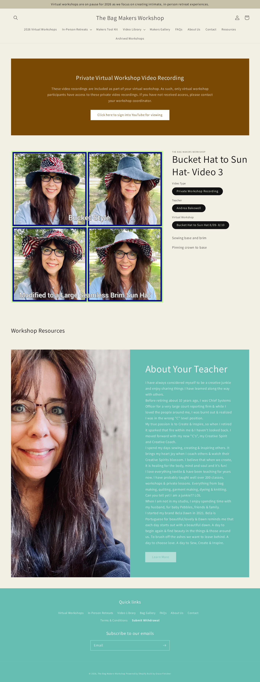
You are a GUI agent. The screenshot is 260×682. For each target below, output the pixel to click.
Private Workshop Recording (197, 191)
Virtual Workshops (71, 613)
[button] (16, 18)
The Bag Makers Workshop (111, 673)
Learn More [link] (160, 557)
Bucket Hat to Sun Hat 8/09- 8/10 (201, 225)
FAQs (163, 613)
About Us (177, 613)
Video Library (126, 613)
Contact (193, 613)
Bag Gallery (148, 613)
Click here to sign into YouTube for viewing (129, 115)
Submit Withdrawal (146, 620)
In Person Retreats (100, 613)
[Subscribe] (164, 645)
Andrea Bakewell (189, 208)
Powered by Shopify (136, 673)
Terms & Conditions (114, 620)
